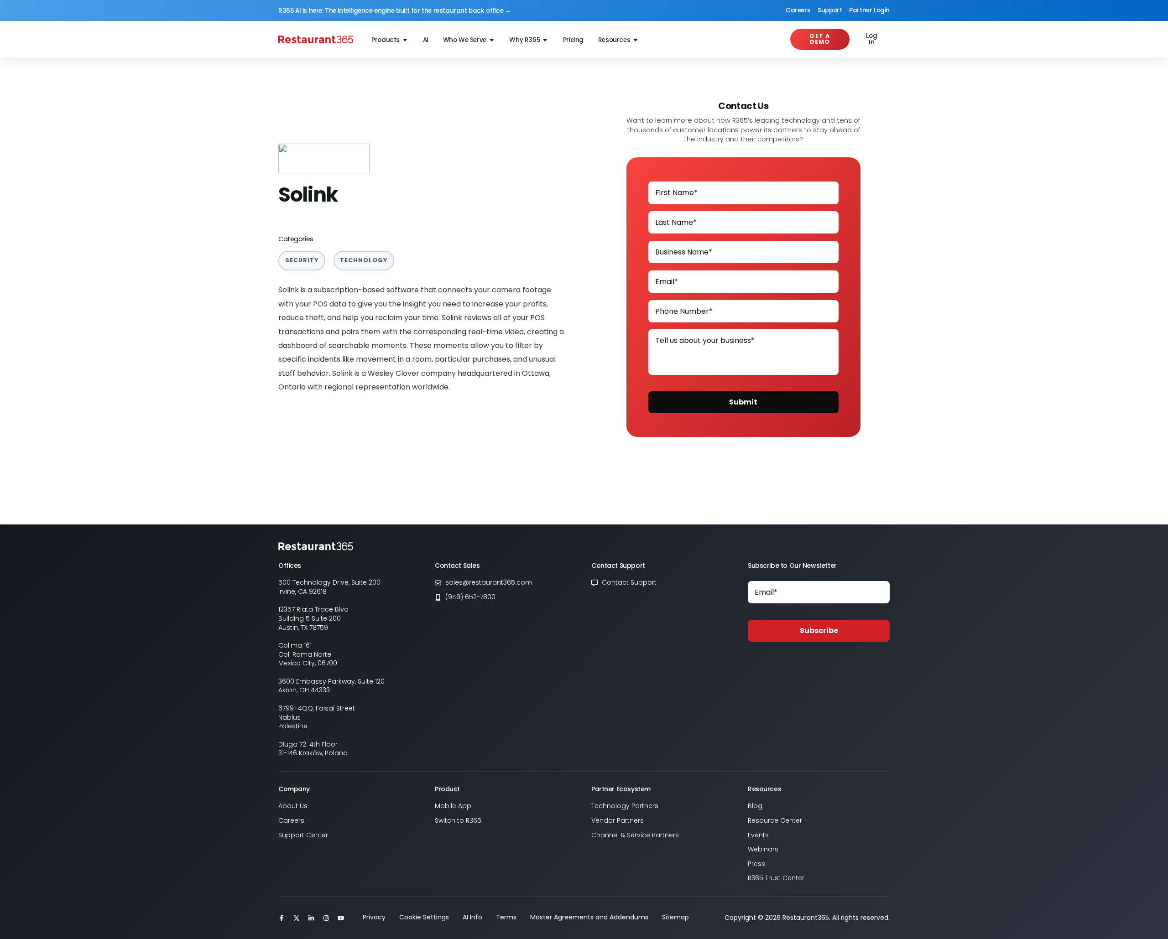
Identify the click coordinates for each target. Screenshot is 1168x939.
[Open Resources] (635, 40)
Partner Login (869, 10)
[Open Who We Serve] (492, 40)
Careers (798, 10)
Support (830, 10)
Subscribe (819, 630)
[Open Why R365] (545, 40)
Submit (743, 402)
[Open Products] (405, 40)
